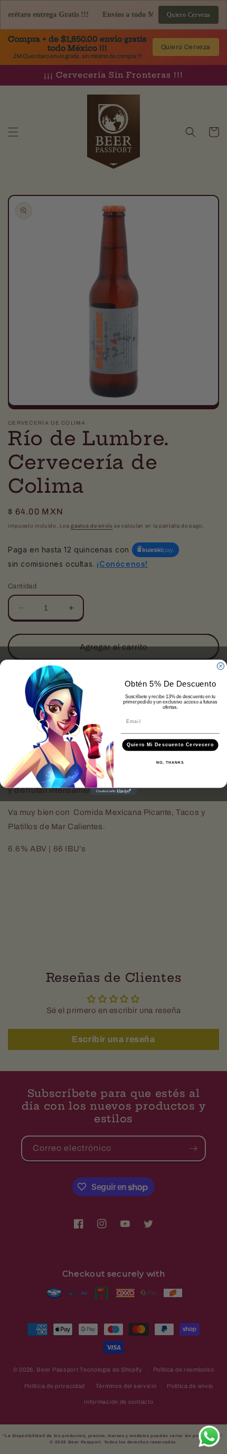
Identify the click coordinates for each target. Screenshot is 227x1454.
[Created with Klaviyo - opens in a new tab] (113, 790)
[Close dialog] (220, 665)
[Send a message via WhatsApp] (209, 1436)
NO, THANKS (170, 763)
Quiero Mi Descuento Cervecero (170, 744)
